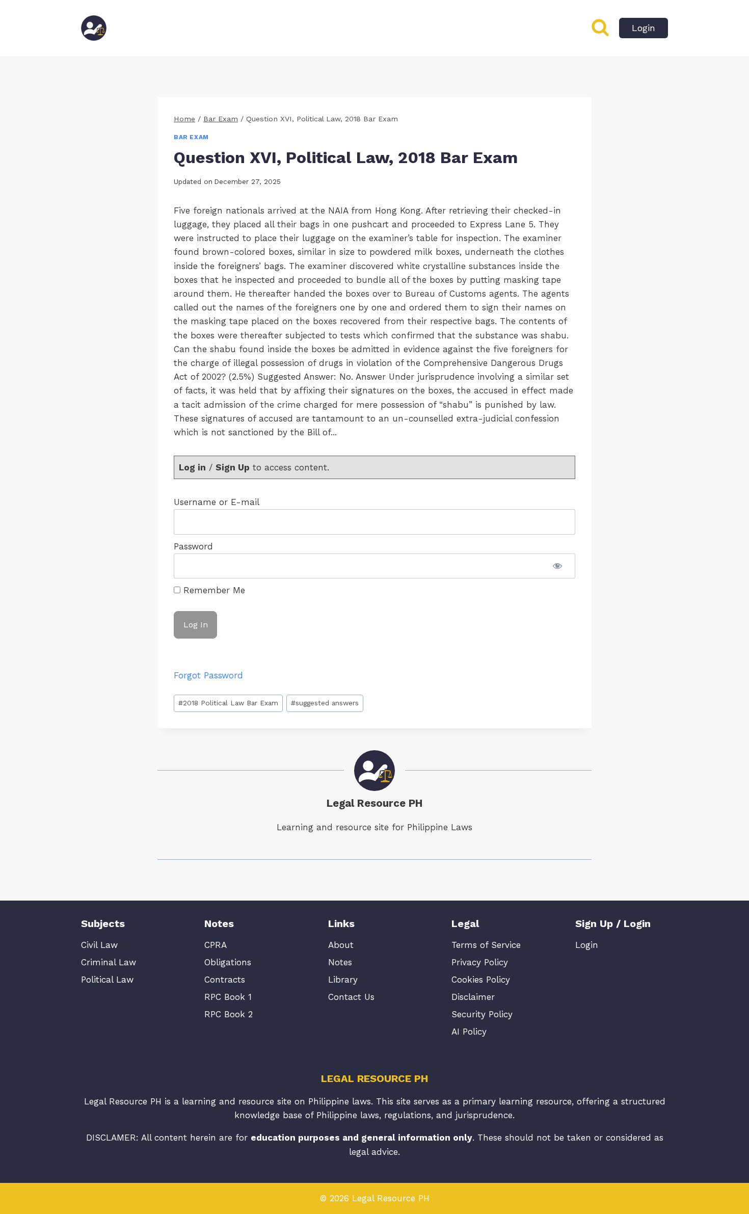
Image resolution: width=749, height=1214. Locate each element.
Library (343, 979)
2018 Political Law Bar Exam (228, 703)
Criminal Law (108, 962)
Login (643, 27)
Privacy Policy (479, 962)
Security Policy (482, 1014)
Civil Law (99, 945)
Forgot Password (208, 675)
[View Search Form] (600, 28)
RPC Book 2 (228, 1014)
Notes (340, 962)
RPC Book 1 (228, 997)
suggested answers (325, 703)
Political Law (107, 979)
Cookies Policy (480, 979)
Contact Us (351, 997)
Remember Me (212, 590)
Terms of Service (486, 945)
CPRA (215, 945)
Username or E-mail (216, 502)
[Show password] (557, 565)
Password (193, 546)
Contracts (224, 979)
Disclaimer (473, 997)
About (341, 945)
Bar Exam (191, 137)
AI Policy (469, 1031)
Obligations (227, 962)
